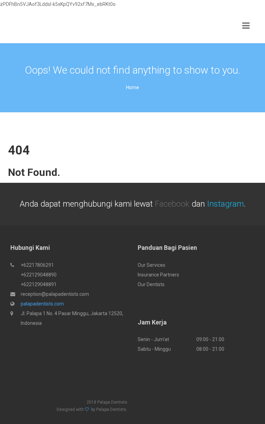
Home (132, 87)
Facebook (172, 204)
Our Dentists (151, 284)
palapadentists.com (42, 304)
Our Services (151, 265)
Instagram (225, 204)
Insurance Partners (158, 274)
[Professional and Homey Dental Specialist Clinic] (27, 26)
